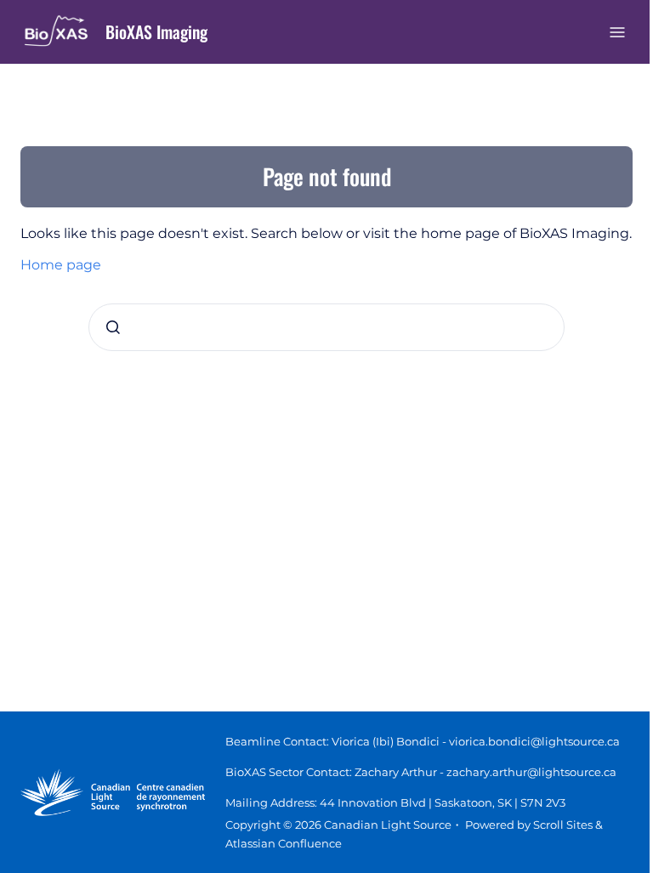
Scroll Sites (563, 824)
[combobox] (326, 327)
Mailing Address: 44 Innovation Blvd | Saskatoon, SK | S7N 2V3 (395, 802)
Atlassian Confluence (283, 843)
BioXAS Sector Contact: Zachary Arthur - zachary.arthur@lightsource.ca (420, 772)
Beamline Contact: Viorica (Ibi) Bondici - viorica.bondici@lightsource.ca (422, 741)
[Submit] (113, 327)
